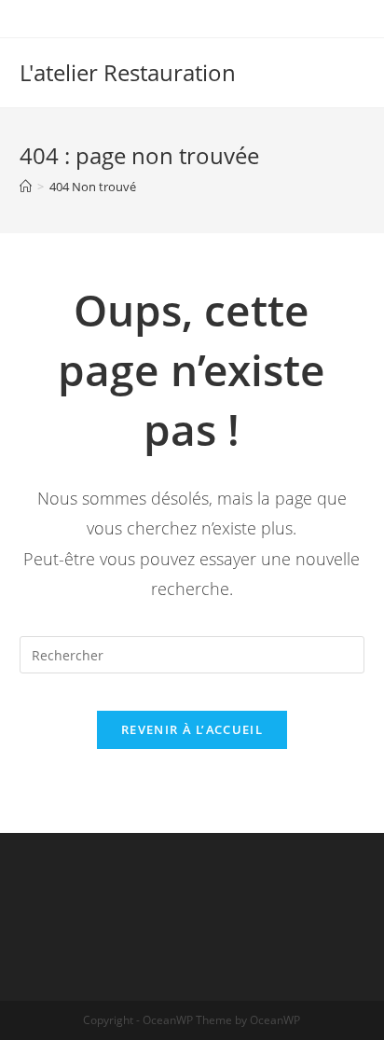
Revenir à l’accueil (192, 729)
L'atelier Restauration (128, 72)
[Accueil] (26, 186)
